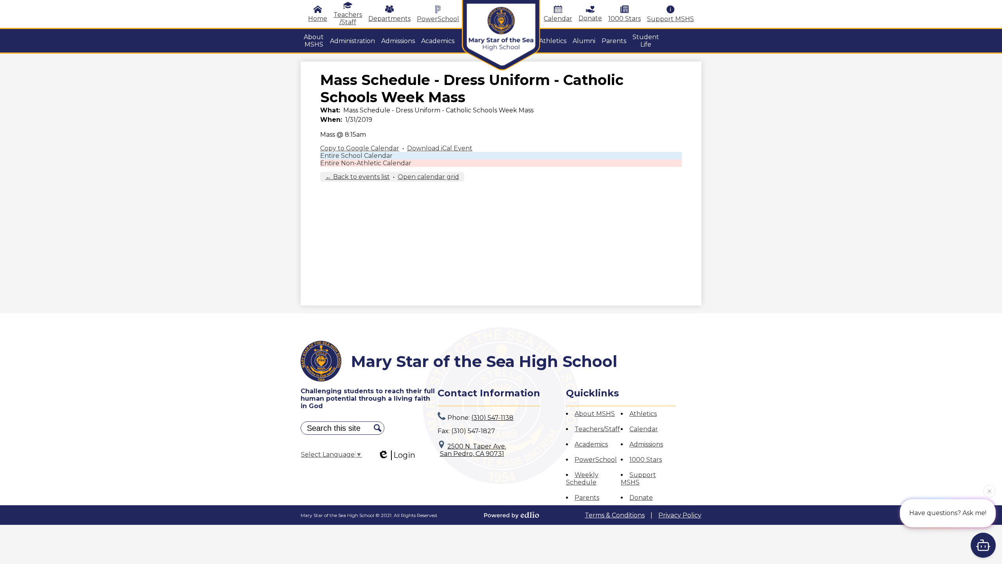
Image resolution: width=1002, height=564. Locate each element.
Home (317, 18)
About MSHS (595, 414)
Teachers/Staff (597, 429)
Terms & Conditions (615, 515)
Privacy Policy (679, 515)
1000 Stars (624, 18)
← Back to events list (357, 177)
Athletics (643, 414)
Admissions (646, 444)
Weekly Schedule (582, 478)
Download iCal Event (439, 148)
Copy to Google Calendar (359, 148)
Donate (590, 18)
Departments (389, 18)
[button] (314, 40)
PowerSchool (438, 19)
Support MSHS (670, 19)
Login (404, 455)
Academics (591, 444)
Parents (587, 497)
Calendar (558, 18)
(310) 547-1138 (492, 417)
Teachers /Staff (347, 18)
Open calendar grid (428, 177)
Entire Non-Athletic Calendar (365, 163)
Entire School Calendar (356, 155)
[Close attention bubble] (989, 490)
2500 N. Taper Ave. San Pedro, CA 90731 (473, 450)
